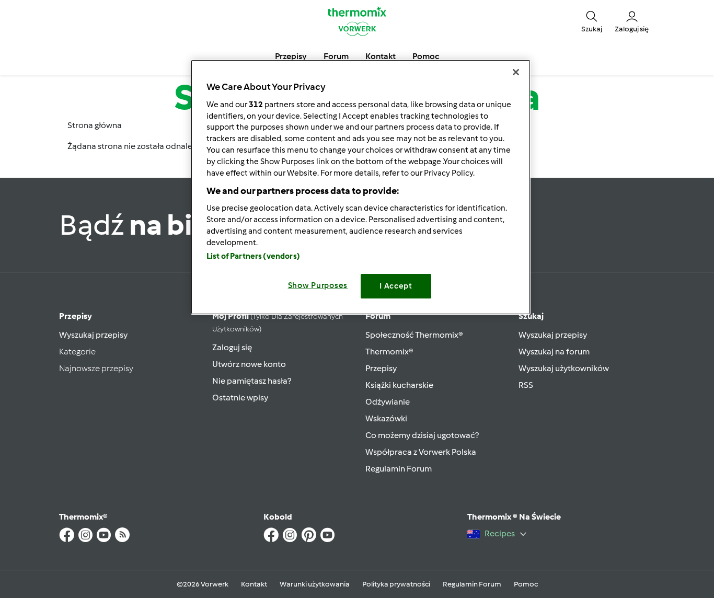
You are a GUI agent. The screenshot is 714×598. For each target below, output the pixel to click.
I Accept (395, 286)
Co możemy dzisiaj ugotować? (422, 435)
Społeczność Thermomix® (414, 335)
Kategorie (77, 351)
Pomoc (526, 584)
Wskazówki (386, 418)
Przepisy (75, 316)
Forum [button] (336, 56)
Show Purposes (318, 285)
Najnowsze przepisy (96, 368)
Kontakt (254, 584)
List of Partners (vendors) (253, 256)
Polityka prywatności (396, 584)
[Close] (515, 72)
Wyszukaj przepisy (93, 335)
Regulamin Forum (398, 469)
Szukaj (531, 316)
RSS (526, 385)
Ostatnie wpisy (240, 397)
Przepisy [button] (291, 56)
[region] (361, 187)
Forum (377, 316)
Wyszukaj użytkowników (564, 368)
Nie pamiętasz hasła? (251, 381)
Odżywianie (387, 402)
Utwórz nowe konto (249, 364)
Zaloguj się (232, 347)
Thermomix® (389, 351)
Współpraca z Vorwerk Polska (420, 452)
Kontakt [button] (380, 56)
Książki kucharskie (399, 385)
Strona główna (94, 125)
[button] (591, 21)
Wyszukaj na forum (554, 351)
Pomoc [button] (425, 56)
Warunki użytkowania (315, 584)
